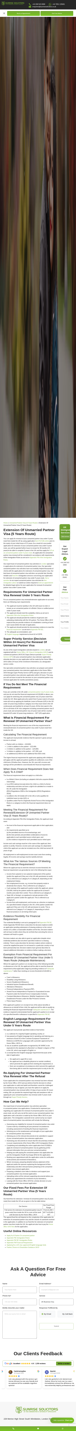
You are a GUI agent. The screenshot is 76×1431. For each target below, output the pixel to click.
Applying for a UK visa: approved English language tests (26, 1245)
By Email (47, 1314)
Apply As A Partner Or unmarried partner (21, 1235)
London (44, 564)
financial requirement (14, 629)
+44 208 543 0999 (38, 4)
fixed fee (15, 575)
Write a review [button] (64, 1363)
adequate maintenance (41, 1010)
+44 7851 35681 (64, 576)
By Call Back (67, 1314)
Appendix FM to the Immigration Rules (20, 615)
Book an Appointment (23, 13)
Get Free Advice (57, 13)
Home (5, 523)
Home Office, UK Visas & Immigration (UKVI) (32, 652)
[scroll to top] (38, 1422)
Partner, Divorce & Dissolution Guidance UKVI (23, 1247)
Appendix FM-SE (45, 922)
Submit (67, 639)
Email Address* (45, 1284)
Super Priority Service (19, 1097)
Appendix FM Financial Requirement (19, 1242)
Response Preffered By (48, 1308)
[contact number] (13, 1428)
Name (4, 1284)
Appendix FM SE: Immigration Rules (19, 1240)
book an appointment (45, 583)
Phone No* (6, 1296)
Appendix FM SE (37, 629)
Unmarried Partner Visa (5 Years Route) (23, 523)
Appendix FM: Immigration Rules (18, 1238)
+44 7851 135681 (58, 4)
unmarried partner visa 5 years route (40, 692)
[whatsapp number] (62, 1428)
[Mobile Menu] (4, 13)
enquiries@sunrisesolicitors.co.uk (44, 6)
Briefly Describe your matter (13, 1308)
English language (13, 634)
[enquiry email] (38, 1428)
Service (42, 1296)
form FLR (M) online (42, 541)
